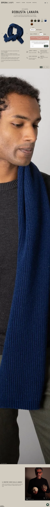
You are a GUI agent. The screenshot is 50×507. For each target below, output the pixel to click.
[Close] (43, 495)
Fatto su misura (39, 29)
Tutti (41, 67)
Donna (45, 34)
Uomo (41, 34)
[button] (2, 33)
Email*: (14, 502)
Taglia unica (33, 29)
